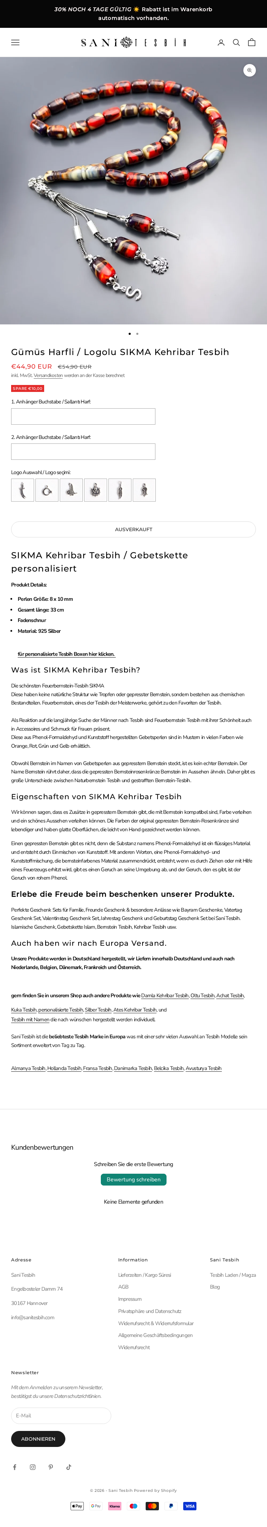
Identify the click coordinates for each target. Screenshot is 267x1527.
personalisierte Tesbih (60, 1009)
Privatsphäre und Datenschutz (149, 1311)
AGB (123, 1286)
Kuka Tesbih (24, 1009)
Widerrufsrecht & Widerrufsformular (156, 1323)
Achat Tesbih (230, 995)
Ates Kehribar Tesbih (134, 1009)
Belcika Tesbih (169, 1068)
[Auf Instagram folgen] (32, 1467)
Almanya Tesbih (28, 1068)
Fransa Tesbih (97, 1068)
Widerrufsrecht (134, 1347)
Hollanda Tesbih (64, 1068)
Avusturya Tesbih (204, 1068)
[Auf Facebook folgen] (14, 1467)
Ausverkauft (133, 529)
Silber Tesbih (98, 1009)
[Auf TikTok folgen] (68, 1467)
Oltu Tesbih (203, 995)
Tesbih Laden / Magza (233, 1275)
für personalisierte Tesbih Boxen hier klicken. (67, 654)
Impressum (129, 1299)
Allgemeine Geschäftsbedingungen (155, 1335)
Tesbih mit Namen (30, 1019)
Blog (215, 1286)
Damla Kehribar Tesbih (164, 995)
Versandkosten (48, 375)
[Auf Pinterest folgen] (50, 1467)
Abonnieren (38, 1439)
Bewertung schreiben (134, 1179)
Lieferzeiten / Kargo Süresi (144, 1275)
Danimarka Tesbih (133, 1068)
